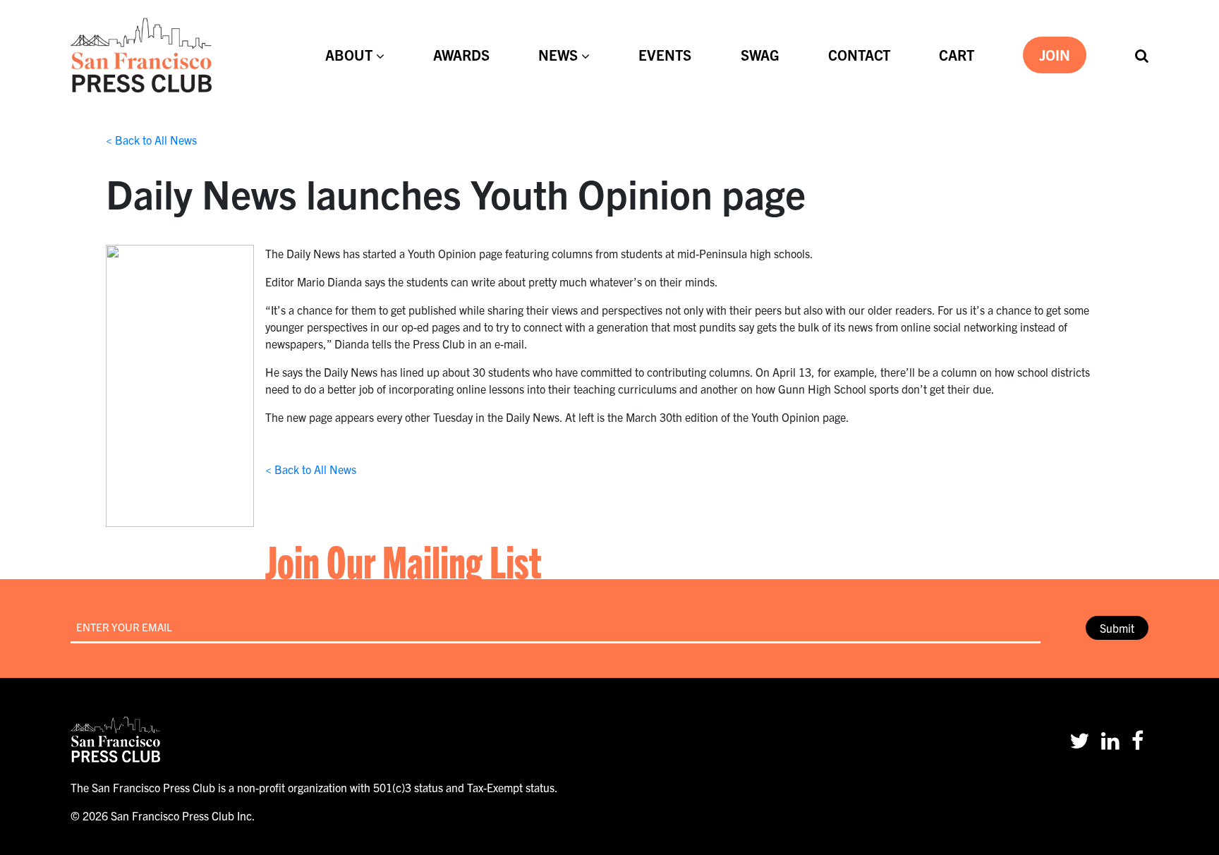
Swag (760, 54)
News (558, 54)
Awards (461, 54)
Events (664, 54)
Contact (859, 54)
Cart (956, 54)
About (348, 54)
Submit (1117, 628)
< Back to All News (151, 140)
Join (1054, 54)
